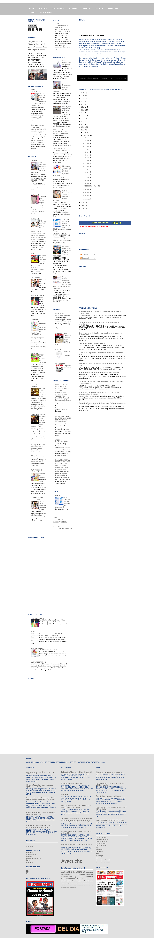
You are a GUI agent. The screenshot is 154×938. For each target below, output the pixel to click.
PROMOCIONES (46, 13)
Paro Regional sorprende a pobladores (66, 109)
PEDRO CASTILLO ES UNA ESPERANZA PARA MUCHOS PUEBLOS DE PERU (62, 465)
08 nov (87, 183)
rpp (97, 847)
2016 (83, 115)
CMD (28, 861)
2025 (83, 96)
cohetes (89, 874)
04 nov (87, 192)
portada (72, 887)
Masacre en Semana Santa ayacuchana (92, 344)
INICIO (31, 9)
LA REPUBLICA (61, 363)
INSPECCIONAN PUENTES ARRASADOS (61, 150)
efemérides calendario (103, 860)
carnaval (82, 881)
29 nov (87, 141)
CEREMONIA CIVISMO (92, 35)
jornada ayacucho (102, 839)
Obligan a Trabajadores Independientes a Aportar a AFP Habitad (39, 786)
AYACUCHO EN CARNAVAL (49, 650)
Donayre (68, 881)
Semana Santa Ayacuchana (42, 504)
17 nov (87, 163)
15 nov (87, 169)
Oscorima (89, 877)
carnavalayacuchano (37, 648)
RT (27, 873)
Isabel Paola (41, 298)
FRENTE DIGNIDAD (62, 416)
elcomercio (99, 850)
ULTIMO (32, 13)
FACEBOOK (98, 9)
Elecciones (79, 872)
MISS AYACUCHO (37, 296)
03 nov (87, 195)
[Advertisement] (105, 26)
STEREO (58, 440)
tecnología (99, 856)
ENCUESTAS (35, 277)
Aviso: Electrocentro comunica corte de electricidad (37, 448)
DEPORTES (43, 9)
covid (87, 881)
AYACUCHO (35, 194)
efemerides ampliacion (103, 862)
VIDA (57, 23)
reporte (66, 497)
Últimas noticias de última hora (37, 126)
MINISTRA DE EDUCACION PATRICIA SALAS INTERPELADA (61, 132)
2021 (83, 101)
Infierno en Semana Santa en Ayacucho (66, 63)
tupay (75, 887)
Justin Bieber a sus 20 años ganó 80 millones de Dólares (48, 664)
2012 (83, 127)
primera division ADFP (33, 859)
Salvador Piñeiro (81, 879)
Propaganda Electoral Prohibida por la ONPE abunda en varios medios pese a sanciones (40, 799)
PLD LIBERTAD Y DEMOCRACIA (61, 385)
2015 (83, 118)
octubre (85, 199)
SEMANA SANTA (58, 9)
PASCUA (63, 885)
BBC (27, 871)
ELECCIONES (113, 9)
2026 (83, 93)
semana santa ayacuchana (72, 877)
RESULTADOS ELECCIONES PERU (60, 521)
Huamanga (75, 881)
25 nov (87, 146)
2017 (83, 113)
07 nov (87, 189)
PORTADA (64, 794)
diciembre (86, 132)
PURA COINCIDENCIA (36, 91)
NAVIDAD (86, 9)
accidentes (70, 879)
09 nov (87, 181)
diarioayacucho (101, 843)
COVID (57, 495)
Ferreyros (68, 883)
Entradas (85, 254)
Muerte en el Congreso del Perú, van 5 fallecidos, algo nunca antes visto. (38, 826)
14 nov (87, 172)
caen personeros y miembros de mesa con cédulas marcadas (99, 372)
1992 (83, 205)
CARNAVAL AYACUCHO (35, 320)
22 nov (87, 155)
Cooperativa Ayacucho (38, 414)
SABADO (69, 885)
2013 (83, 124)
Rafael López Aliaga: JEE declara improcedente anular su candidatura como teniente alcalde (38, 132)
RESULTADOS (42, 280)
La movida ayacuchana (86, 883)
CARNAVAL (73, 9)
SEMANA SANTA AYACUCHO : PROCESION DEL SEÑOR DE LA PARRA (76, 806)
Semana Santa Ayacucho (35, 386)
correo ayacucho (101, 837)
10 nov (87, 178)
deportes (29, 856)
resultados (29, 852)
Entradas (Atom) (107, 84)
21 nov (87, 158)
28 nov (87, 143)
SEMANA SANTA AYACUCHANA (37, 498)
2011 (83, 130)
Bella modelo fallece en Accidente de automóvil (76, 772)
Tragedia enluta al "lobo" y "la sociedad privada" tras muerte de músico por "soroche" (37, 45)
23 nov (87, 152)
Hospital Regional (75, 883)
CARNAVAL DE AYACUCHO (36, 471)
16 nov (87, 166)
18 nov (87, 160)
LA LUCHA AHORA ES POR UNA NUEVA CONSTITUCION (63, 420)
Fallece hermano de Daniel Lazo (71, 783)
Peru (63, 879)
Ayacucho (34, 160)
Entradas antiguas (118, 78)
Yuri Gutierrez (80, 874)
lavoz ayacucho (101, 845)
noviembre (86, 135)
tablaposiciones (31, 854)
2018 (83, 110)
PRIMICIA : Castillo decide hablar (67, 338)
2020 (83, 104)
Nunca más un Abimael (67, 366)
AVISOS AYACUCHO (38, 444)
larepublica (99, 852)
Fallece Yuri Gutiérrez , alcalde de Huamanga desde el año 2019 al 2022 (41, 813)
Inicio (104, 78)
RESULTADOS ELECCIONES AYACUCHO (62, 527)
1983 (83, 208)
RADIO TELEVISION (38, 662)
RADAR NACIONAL (62, 460)
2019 (83, 107)
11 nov (87, 175)
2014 (83, 121)
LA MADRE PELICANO (63, 315)
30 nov (87, 138)
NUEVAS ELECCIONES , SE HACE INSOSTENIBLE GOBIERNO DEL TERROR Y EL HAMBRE (63, 393)
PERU (33, 253)
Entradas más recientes (88, 78)
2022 (83, 98)
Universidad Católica (82, 885)
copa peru (29, 846)
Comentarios (86, 258)
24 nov (87, 149)
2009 (83, 202)
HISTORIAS (59, 313)
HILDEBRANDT (61, 333)
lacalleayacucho (101, 841)
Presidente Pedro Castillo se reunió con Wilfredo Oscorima (66, 250)
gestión (98, 858)
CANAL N (29, 863)
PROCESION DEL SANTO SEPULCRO (42, 392)
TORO (74, 885)
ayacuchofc (34, 353)
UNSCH (58, 349)
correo (98, 854)
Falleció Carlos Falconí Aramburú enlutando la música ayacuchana (62, 195)
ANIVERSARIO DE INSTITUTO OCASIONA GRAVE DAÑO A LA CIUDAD (62, 28)
